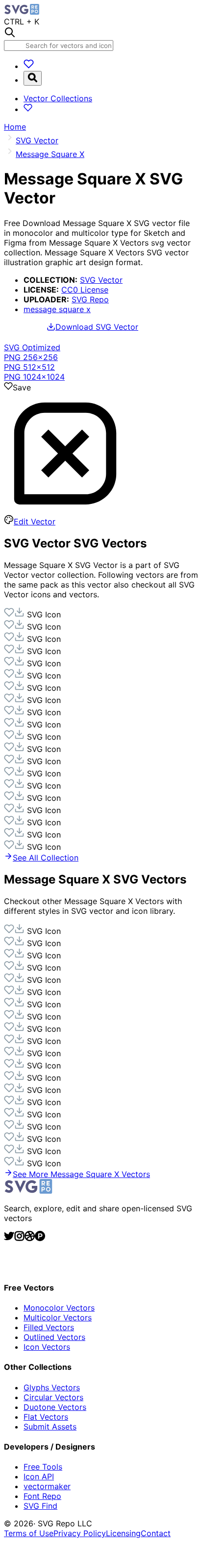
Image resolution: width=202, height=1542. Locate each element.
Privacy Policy (79, 1533)
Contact (156, 1533)
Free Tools (43, 1467)
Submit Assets (50, 1426)
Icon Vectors (47, 1347)
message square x (57, 309)
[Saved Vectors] (29, 66)
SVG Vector (101, 280)
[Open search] (33, 78)
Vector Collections (58, 98)
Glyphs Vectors (52, 1387)
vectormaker (47, 1486)
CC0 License (84, 290)
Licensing (123, 1533)
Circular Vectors (53, 1397)
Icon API (39, 1476)
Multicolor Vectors (58, 1317)
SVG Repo (90, 299)
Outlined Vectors (54, 1337)
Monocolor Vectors (59, 1308)
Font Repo (42, 1496)
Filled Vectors (49, 1327)
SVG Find (40, 1506)
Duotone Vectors (55, 1407)
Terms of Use (28, 1533)
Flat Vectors (46, 1417)
